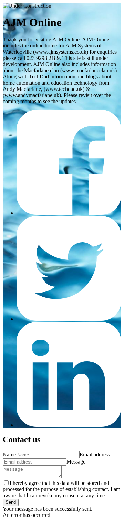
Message (75, 462)
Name (9, 454)
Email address (95, 454)
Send (11, 502)
